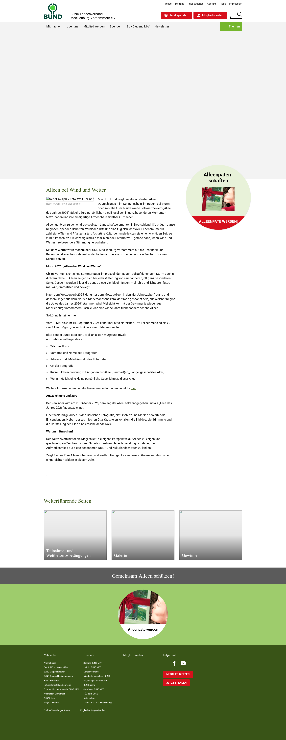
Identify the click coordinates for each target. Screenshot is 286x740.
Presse (167, 3)
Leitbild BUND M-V (92, 667)
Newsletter (162, 26)
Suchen (239, 15)
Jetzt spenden (178, 15)
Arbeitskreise (50, 663)
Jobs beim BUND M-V (93, 689)
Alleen (127, 133)
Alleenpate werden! (218, 221)
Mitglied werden (212, 15)
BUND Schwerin (51, 680)
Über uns (72, 26)
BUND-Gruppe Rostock (54, 671)
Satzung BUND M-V (92, 663)
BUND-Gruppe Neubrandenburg (58, 676)
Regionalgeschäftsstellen (95, 680)
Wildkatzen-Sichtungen (54, 693)
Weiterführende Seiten (210, 144)
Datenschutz (89, 698)
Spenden (115, 26)
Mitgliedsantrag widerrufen (92, 710)
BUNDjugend (89, 685)
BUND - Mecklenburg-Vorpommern (74, 133)
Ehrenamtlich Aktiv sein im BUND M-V (61, 689)
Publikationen (196, 3)
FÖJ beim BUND (90, 693)
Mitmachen (53, 26)
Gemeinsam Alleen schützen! (214, 152)
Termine (179, 3)
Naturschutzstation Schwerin (57, 685)
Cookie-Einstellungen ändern (57, 710)
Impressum (235, 3)
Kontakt (211, 3)
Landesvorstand (90, 671)
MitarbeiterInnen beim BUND (96, 676)
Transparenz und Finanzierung (97, 702)
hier (133, 388)
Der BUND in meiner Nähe (56, 667)
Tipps (222, 3)
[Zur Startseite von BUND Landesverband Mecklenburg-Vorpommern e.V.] (53, 11)
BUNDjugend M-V (138, 26)
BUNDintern (49, 698)
